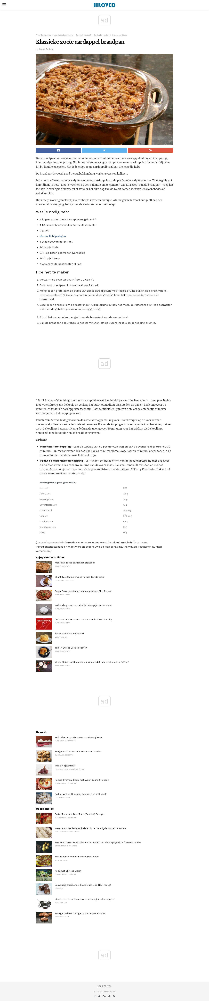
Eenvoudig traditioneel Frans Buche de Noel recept (83, 885)
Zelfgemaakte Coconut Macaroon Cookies (78, 751)
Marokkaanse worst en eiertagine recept (77, 856)
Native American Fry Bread (69, 633)
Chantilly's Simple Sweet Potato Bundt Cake (79, 577)
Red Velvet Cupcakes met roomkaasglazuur (79, 737)
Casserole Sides (119, 35)
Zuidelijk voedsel (83, 35)
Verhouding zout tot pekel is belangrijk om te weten (83, 605)
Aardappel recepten (63, 35)
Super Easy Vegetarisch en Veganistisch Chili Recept (83, 591)
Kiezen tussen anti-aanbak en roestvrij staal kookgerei (84, 899)
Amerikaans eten (43, 35)
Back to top (104, 986)
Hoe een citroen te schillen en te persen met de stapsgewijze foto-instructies (98, 842)
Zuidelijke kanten (101, 35)
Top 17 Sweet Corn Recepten (71, 647)
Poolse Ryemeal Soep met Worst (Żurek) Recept (82, 780)
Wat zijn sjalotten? (65, 765)
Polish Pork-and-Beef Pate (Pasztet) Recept (79, 814)
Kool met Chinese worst (68, 870)
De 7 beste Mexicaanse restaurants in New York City (83, 619)
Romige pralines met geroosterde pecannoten (80, 913)
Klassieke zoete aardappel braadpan (75, 562)
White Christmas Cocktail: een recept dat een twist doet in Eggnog (92, 662)
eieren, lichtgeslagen (53, 236)
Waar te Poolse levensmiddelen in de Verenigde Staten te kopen (90, 828)
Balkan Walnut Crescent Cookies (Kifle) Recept (80, 794)
